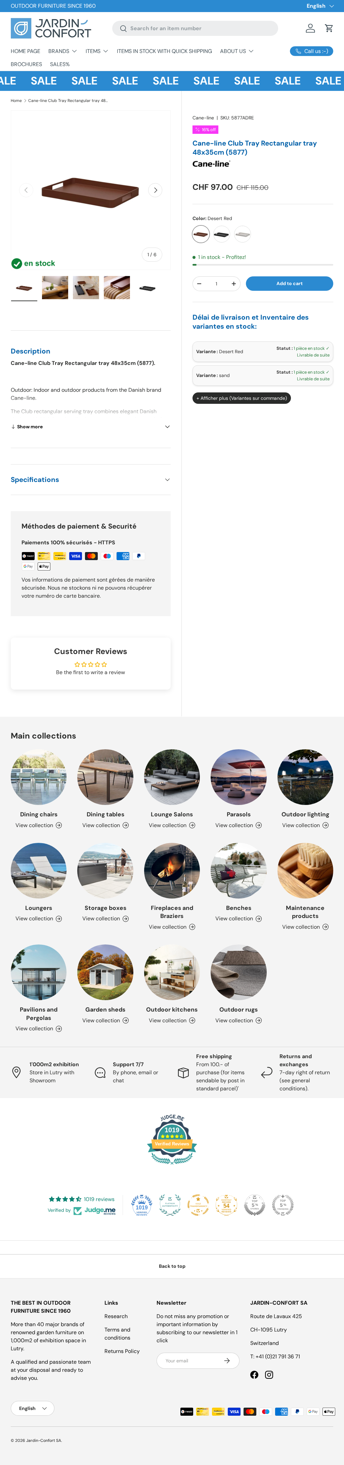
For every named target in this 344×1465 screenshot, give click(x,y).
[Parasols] (238, 777)
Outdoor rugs (238, 1009)
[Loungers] (39, 871)
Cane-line (203, 118)
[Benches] (238, 871)
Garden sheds (105, 1009)
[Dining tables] (105, 777)
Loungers (38, 908)
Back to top (172, 1266)
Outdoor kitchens (172, 1009)
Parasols (239, 814)
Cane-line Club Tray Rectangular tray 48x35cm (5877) (68, 101)
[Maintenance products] (305, 871)
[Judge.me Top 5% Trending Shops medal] (283, 1205)
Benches (238, 908)
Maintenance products (305, 912)
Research (116, 1316)
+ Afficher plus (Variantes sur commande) (242, 398)
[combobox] (195, 28)
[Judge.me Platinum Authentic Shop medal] (170, 1205)
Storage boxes (105, 908)
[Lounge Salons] (172, 777)
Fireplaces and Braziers (172, 912)
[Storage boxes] (105, 871)
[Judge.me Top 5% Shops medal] (254, 1205)
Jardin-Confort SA (43, 1440)
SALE (33, 81)
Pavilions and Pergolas (38, 1014)
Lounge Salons (172, 814)
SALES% (60, 64)
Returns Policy (122, 1351)
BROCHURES (26, 64)
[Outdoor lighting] (305, 777)
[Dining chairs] (39, 777)
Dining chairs (38, 814)
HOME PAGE (25, 51)
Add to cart (289, 283)
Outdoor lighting (305, 814)
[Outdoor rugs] (238, 972)
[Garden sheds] (105, 972)
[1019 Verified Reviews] (172, 1165)
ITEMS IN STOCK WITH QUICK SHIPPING (164, 51)
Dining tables (105, 814)
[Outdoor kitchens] (172, 972)
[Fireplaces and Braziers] (172, 871)
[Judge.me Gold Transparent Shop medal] (198, 1205)
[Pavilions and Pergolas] (39, 972)
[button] (329, 28)
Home (16, 101)
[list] (90, 190)
